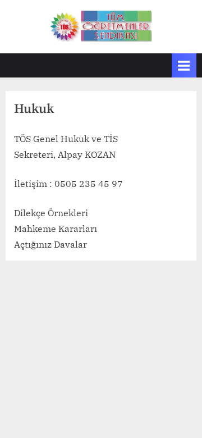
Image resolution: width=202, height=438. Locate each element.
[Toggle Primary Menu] (184, 65)
